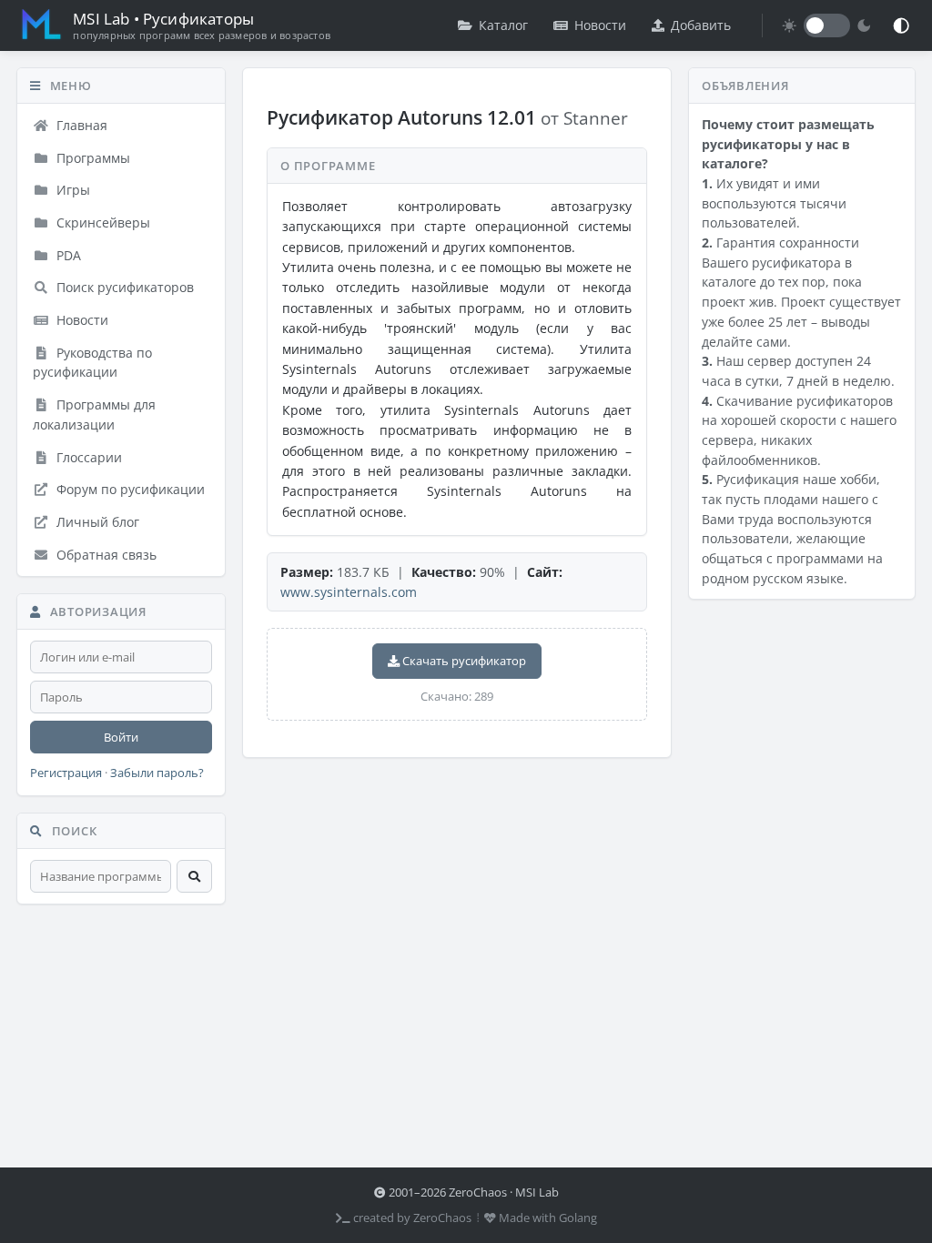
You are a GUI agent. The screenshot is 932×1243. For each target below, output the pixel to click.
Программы (91, 158)
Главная (80, 125)
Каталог (503, 25)
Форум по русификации (129, 489)
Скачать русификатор (463, 660)
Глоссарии (87, 457)
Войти (121, 737)
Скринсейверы (101, 222)
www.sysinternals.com (348, 592)
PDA (67, 255)
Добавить (701, 25)
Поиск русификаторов (123, 287)
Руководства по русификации (92, 362)
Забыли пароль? (157, 773)
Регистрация (66, 773)
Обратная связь (105, 554)
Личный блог (96, 522)
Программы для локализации (94, 414)
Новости (600, 25)
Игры (71, 189)
